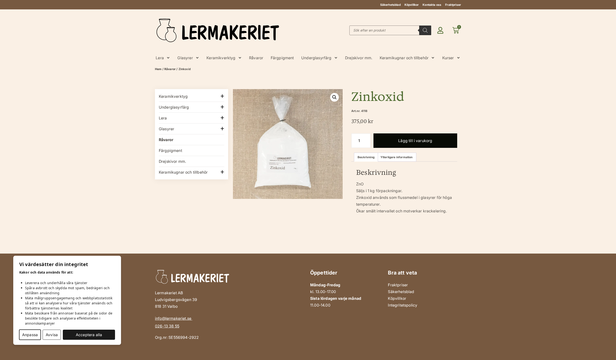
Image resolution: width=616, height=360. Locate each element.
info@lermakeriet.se (173, 318)
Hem (158, 69)
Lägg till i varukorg (415, 140)
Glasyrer (185, 57)
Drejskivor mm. (358, 57)
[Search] (425, 30)
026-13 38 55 (167, 326)
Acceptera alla (89, 334)
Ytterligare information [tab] (396, 157)
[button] (334, 97)
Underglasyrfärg (316, 57)
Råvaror (256, 57)
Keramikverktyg (220, 57)
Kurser (448, 57)
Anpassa (30, 334)
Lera (160, 57)
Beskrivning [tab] (366, 157)
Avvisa (52, 334)
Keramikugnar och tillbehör (404, 57)
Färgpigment (282, 57)
